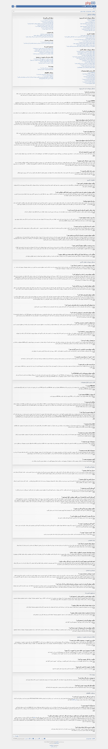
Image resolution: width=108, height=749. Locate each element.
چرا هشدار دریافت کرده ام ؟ (89, 62)
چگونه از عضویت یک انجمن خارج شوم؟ (45, 63)
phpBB (57, 742)
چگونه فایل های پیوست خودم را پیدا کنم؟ (45, 69)
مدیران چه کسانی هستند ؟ (48, 19)
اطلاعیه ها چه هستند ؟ (90, 78)
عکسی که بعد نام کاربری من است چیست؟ (87, 42)
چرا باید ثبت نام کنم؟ (91, 19)
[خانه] (90, 2)
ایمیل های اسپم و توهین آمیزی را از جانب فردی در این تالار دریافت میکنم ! (39, 37)
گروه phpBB (74, 699)
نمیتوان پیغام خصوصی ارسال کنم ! (46, 34)
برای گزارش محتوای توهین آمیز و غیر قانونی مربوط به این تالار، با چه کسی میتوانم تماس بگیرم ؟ (35, 77)
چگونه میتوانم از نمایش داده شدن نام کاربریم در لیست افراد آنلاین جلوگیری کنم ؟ (80, 37)
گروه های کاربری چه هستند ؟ (47, 22)
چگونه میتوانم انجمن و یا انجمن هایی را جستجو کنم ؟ (43, 48)
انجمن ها (89, 6)
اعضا (83, 6)
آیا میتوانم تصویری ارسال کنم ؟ (89, 76)
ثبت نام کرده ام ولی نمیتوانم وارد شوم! (87, 23)
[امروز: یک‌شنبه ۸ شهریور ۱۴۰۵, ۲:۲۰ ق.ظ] (13, 11)
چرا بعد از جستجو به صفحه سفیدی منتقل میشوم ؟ (43, 51)
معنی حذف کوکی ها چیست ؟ (89, 30)
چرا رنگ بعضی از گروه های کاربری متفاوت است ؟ (44, 26)
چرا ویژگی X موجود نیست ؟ (48, 76)
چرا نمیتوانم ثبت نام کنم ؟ (90, 22)
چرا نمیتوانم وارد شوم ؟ (90, 25)
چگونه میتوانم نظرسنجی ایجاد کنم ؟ (88, 55)
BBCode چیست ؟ (91, 72)
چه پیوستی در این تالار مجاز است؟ (46, 68)
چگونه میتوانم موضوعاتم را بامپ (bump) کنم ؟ (86, 67)
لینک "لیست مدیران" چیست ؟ (47, 29)
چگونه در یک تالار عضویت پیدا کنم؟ (46, 61)
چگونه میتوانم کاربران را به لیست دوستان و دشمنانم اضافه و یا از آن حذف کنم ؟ (38, 43)
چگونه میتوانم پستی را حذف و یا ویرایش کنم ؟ (86, 52)
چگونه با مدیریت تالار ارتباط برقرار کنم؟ (46, 78)
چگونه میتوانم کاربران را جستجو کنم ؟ (46, 52)
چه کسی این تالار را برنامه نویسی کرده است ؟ (45, 74)
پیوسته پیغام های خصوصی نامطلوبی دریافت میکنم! (43, 35)
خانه (94, 6)
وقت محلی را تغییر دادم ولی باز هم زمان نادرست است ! (84, 39)
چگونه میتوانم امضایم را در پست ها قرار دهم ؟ (86, 54)
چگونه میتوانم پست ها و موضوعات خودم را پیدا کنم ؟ (43, 54)
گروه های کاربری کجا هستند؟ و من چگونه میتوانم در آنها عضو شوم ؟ (40, 23)
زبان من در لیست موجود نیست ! (88, 41)
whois (34, 717)
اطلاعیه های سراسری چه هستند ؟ (88, 79)
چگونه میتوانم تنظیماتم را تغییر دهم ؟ (88, 35)
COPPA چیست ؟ (91, 21)
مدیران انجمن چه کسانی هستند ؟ (47, 21)
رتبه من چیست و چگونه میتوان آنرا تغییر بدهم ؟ (86, 45)
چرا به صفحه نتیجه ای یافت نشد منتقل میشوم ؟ (44, 49)
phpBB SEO (52, 745)
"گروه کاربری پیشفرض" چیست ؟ (47, 27)
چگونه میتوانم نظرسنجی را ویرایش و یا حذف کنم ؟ (85, 58)
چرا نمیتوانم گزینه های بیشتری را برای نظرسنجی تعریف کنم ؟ (83, 56)
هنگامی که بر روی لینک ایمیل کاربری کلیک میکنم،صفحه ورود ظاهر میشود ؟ (80, 46)
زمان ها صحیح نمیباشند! (90, 38)
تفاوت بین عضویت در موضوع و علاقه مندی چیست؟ (43, 59)
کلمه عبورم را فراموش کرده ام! (89, 27)
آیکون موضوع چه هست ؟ (90, 83)
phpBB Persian (56, 743)
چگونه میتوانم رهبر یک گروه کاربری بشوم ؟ (45, 25)
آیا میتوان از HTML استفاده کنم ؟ (88, 74)
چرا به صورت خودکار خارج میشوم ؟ (88, 29)
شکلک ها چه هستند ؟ (90, 75)
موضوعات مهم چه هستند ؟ (89, 80)
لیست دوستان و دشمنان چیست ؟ (46, 42)
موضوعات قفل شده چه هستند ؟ (89, 82)
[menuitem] (15, 6)
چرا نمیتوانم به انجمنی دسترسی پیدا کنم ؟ (87, 59)
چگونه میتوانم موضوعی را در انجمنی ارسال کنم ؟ (86, 51)
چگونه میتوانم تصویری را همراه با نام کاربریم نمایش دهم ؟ (84, 43)
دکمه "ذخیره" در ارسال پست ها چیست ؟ (87, 65)
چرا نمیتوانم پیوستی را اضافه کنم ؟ (88, 60)
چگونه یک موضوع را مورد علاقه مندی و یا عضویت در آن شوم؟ (41, 60)
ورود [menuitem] (12, 6)
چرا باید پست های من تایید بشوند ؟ (88, 66)
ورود (95, 8)
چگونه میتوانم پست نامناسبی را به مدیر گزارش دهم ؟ (85, 63)
